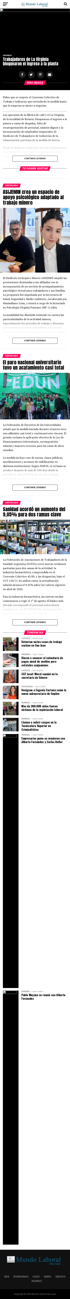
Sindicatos (60, 1276)
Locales (36, 1276)
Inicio (6, 1276)
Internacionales (21, 1276)
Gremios (47, 1276)
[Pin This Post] (40, 74)
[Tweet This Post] (30, 74)
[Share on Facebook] (21, 74)
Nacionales (37, 1281)
